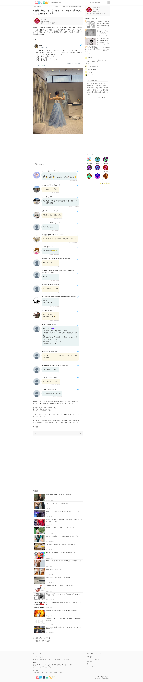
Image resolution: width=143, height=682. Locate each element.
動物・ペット (49, 667)
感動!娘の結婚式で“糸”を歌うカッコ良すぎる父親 (58, 494)
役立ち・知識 (49, 566)
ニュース (48, 508)
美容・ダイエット (102, 60)
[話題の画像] (41, 2)
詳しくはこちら (102, 97)
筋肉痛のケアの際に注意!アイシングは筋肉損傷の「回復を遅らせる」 (64, 561)
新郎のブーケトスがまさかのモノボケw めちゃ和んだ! (60, 527)
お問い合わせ (91, 666)
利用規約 (89, 657)
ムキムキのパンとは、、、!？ (53, 569)
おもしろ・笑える (50, 500)
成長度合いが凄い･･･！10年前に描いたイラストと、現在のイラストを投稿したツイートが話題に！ (103, 33)
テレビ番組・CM (93, 66)
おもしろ (90, 72)
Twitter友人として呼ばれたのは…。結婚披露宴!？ (59, 577)
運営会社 (89, 661)
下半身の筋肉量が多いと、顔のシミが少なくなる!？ (59, 585)
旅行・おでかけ (48, 665)
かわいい (90, 57)
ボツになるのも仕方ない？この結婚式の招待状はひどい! (60, 552)
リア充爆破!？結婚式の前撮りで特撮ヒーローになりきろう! (61, 610)
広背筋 (38, 641)
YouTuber (40, 665)
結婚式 (48, 641)
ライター (89, 664)
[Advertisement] (58, 149)
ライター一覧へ (103, 183)
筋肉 (43, 641)
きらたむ (43, 19)
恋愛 (98, 27)
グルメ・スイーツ (38, 667)
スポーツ (47, 659)
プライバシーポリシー (93, 659)
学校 (58, 659)
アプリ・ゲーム (101, 44)
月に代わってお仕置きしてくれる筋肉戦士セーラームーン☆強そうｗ (64, 536)
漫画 (34, 665)
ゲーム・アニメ (69, 665)
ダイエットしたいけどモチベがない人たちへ (57, 503)
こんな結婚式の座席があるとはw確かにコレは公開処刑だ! (61, 544)
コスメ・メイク (91, 61)
